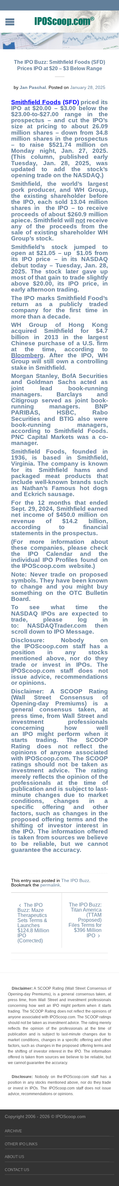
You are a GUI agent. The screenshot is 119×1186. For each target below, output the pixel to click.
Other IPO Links (21, 1144)
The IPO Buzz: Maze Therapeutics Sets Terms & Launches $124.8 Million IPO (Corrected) (33, 922)
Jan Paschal (33, 87)
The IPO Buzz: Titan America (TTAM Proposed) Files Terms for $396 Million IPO (85, 920)
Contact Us (17, 1170)
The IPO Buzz (75, 880)
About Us (14, 1157)
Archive (13, 1131)
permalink (50, 884)
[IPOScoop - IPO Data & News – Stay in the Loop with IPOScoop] (64, 21)
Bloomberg (27, 355)
